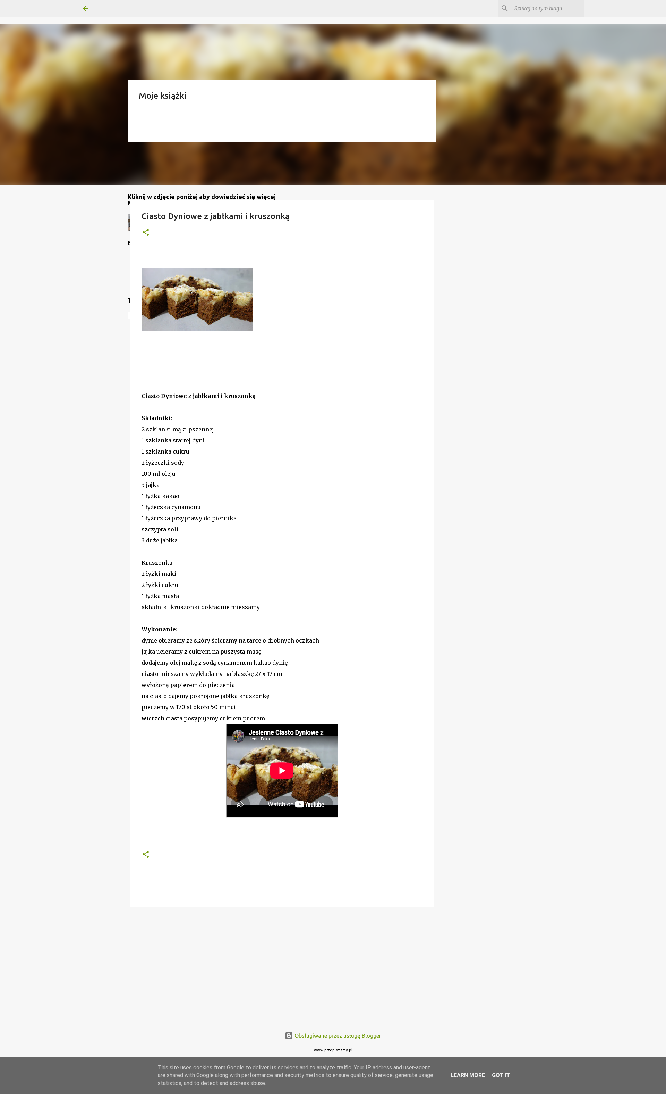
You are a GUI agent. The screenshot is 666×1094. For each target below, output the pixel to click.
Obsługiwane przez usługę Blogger (337, 1036)
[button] (146, 233)
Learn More (468, 1075)
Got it (501, 1075)
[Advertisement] (282, 966)
